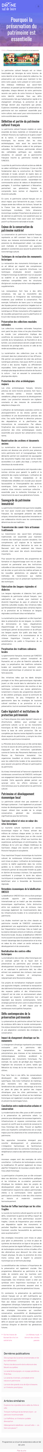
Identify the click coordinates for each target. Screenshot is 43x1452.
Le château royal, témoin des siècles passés (31, 1337)
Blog (5, 50)
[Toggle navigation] (38, 6)
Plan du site (21, 1450)
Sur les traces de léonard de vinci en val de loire (11, 1337)
